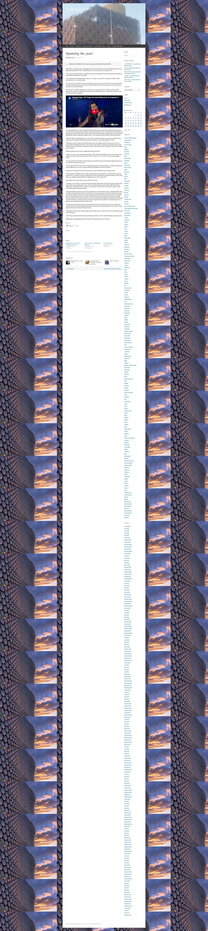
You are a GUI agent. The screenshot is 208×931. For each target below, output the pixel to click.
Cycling (126, 231)
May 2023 (126, 615)
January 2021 (127, 678)
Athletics (126, 149)
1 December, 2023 (79, 57)
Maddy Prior (89, 251)
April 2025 (126, 562)
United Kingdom (128, 494)
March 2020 (127, 701)
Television (126, 472)
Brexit (125, 178)
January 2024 (127, 596)
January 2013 (127, 896)
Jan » (129, 129)
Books (125, 169)
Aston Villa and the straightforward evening (132, 72)
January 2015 (127, 842)
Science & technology (129, 438)
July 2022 (126, 637)
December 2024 (128, 571)
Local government (128, 347)
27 (130, 126)
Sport (125, 454)
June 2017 (126, 776)
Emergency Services (129, 256)
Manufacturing (127, 356)
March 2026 (127, 537)
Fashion (126, 276)
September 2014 (128, 851)
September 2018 (128, 742)
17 (140, 120)
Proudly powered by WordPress (73, 923)
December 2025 (128, 544)
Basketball (126, 160)
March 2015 (127, 837)
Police (125, 406)
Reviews (126, 424)
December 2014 (128, 844)
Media (125, 360)
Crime (125, 229)
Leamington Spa (128, 342)
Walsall (126, 497)
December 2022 (128, 626)
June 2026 (126, 531)
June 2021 (126, 667)
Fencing (126, 281)
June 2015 (126, 831)
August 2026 (127, 526)
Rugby (125, 426)
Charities (126, 185)
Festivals (126, 283)
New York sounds (128, 379)
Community (127, 210)
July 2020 (126, 692)
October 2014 (127, 849)
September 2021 (128, 660)
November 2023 (128, 601)
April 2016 (126, 808)
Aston (125, 147)
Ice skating (127, 329)
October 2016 (127, 794)
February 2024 (127, 594)
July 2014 (126, 856)
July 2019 (126, 719)
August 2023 (127, 608)
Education (126, 249)
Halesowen (126, 308)
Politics (126, 408)
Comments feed (128, 102)
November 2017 (128, 765)
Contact (72, 46)
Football (126, 292)
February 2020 (127, 703)
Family (125, 272)
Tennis (125, 474)
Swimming (126, 467)
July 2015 (126, 828)
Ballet (125, 156)
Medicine (126, 363)
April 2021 (126, 671)
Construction (127, 215)
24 (140, 123)
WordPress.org (127, 105)
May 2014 (126, 860)
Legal (125, 344)
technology (126, 469)
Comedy (126, 201)
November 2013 (128, 874)
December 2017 (128, 762)
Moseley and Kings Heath (130, 365)
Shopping (126, 442)
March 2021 (127, 674)
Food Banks (127, 290)
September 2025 (128, 551)
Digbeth (126, 240)
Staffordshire (127, 456)
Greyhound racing (128, 304)
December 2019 (128, 708)
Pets (125, 399)
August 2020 (127, 690)
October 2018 (127, 740)
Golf (125, 301)
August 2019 (127, 717)
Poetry (125, 404)
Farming (126, 274)
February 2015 (127, 840)
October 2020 (127, 685)
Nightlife (126, 383)
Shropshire (126, 444)
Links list (109, 46)
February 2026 (127, 540)
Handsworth (127, 313)
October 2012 (127, 903)
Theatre (126, 479)
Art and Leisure (127, 144)
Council (126, 222)
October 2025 (127, 549)
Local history (127, 349)
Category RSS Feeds (117, 46)
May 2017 (126, 778)
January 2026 (127, 542)
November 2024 (128, 574)
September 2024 (128, 578)
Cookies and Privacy (88, 46)
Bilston (126, 163)
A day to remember (114, 261)
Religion (126, 419)
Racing (126, 413)
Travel (125, 488)
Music (82, 251)
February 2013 (127, 894)
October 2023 (127, 603)
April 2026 (126, 535)
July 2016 (126, 801)
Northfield (126, 385)
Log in (125, 98)
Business (126, 183)
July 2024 (126, 583)
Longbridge (126, 351)
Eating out (126, 244)
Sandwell (126, 433)
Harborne (126, 315)
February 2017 (127, 785)
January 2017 (127, 787)
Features (126, 279)
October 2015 (127, 821)
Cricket (126, 226)
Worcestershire (127, 513)
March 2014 (127, 865)
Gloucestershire (128, 299)
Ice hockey (127, 326)
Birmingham (127, 165)
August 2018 (127, 744)
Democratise (127, 238)
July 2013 (126, 883)
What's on (126, 508)
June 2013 (126, 885)
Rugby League (127, 429)
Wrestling (126, 517)
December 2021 (128, 653)
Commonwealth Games (129, 206)
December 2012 (128, 899)
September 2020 (128, 687)
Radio (125, 415)
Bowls (125, 174)
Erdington (126, 263)
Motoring (126, 372)
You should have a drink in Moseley (113, 268)
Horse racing (127, 324)
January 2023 (127, 624)
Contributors (78, 46)
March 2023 (127, 619)
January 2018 (127, 760)
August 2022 (127, 635)
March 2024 (127, 592)
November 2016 (128, 792)
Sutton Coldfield (128, 465)
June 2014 (126, 858)
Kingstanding (127, 340)
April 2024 (126, 590)
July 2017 (126, 774)
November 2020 (128, 683)
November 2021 (128, 656)
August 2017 (127, 771)
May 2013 (126, 887)
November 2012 (128, 901)
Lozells (126, 354)
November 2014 (128, 846)
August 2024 (127, 581)
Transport (126, 485)
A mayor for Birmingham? (130, 138)
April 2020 (126, 699)
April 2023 (126, 617)
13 (130, 120)
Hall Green (126, 310)
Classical (126, 194)
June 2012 (126, 912)
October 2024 (127, 576)
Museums (126, 374)
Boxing (126, 176)
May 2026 (126, 533)
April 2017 (126, 781)
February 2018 (127, 758)
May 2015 (126, 833)
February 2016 (127, 812)
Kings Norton (127, 338)
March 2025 (127, 565)
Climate (126, 197)
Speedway (126, 451)
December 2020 (128, 681)
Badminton (126, 153)
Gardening (126, 297)
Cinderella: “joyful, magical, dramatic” (131, 76)
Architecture (127, 142)
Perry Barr (126, 397)
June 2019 (126, 721)
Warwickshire (127, 501)
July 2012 (126, 910)
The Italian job (70, 268)
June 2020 (126, 694)
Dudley (126, 242)
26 (128, 126)
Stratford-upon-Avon (129, 460)
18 (125, 123)
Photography (127, 401)
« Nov (125, 129)
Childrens (126, 188)
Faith (125, 269)
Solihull (126, 449)
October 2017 (127, 767)
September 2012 (128, 906)
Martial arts (127, 358)
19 (128, 123)
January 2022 (127, 651)
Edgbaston (126, 247)
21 (133, 123)
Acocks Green (127, 140)
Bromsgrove (127, 181)
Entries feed (127, 100)
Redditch (126, 417)
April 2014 (126, 862)
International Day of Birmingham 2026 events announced (96, 262)
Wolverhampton (128, 510)
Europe (126, 265)
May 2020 (126, 696)
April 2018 (126, 753)
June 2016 (126, 803)
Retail (125, 422)
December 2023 (128, 599)
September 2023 (128, 606)
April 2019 (126, 726)
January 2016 (127, 815)
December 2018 (128, 735)
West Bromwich (128, 504)
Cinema (126, 192)
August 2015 (127, 826)
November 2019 (128, 710)
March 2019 (127, 728)
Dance (125, 235)
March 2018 (127, 756)
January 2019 (127, 733)
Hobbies (126, 319)
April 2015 (126, 835)
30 (138, 126)
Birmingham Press (70, 57)
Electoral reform (128, 254)
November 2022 (128, 628)
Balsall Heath (127, 158)
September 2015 (128, 824)
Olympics (126, 390)
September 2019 (128, 715)
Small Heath (127, 447)
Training (126, 483)
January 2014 (127, 869)
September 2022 (128, 633)
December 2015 (128, 817)
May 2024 (126, 587)
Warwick (126, 499)
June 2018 (126, 749)
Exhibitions (127, 267)
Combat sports (127, 199)
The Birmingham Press (78, 8)
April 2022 (126, 644)
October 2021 (127, 658)
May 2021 (126, 669)
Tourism (126, 481)
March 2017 (127, 783)
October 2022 (127, 631)
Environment (127, 260)
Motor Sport (127, 369)
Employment (127, 258)
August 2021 (127, 662)
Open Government (128, 392)
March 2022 (127, 646)
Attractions (126, 151)
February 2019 (127, 731)
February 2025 (127, 567)
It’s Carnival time (107, 243)
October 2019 (127, 712)
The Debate (127, 476)
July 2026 (126, 528)
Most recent (77, 251)
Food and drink (127, 288)
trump (125, 490)
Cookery (126, 217)
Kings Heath (127, 335)
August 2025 (127, 553)
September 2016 (128, 796)
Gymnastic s (127, 306)
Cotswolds (126, 219)
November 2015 (128, 819)
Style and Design (128, 463)
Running (126, 431)
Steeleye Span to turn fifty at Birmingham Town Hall (73, 243)
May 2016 (126, 806)
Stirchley (126, 458)
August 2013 (127, 881)
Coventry (126, 224)
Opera (125, 394)
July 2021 (126, 665)
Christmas (126, 190)
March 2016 (127, 810)
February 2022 (127, 649)
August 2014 (127, 853)
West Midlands (127, 506)
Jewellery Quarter (128, 331)
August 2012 (127, 908)
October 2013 (127, 876)
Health (125, 317)
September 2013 (128, 878)
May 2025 (126, 560)
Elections (126, 251)
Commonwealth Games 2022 (131, 208)
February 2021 (127, 676)
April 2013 (126, 890)
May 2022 (126, 642)
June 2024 (126, 585)
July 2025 (126, 556)
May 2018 (126, 751)
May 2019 (126, 724)
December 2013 (128, 871)
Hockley (126, 322)
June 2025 (126, 558)
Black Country (127, 167)
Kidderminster (127, 333)
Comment (126, 203)
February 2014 (127, 867)
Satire (125, 435)
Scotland (126, 440)
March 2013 (127, 892)
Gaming (126, 294)
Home (67, 46)
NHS (125, 381)
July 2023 (126, 610)
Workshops (127, 515)
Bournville (126, 172)
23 (138, 123)
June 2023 (126, 612)
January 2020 (127, 706)
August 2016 (127, 799)
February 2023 (127, 621)
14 (133, 120)
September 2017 (128, 769)
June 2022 (126, 640)
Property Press (127, 410)
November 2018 (128, 737)
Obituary (126, 388)
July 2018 (126, 746)
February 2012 (127, 915)
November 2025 (128, 546)
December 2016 (128, 790)
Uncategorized (127, 492)
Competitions (127, 213)
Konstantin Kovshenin (96, 923)
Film (125, 285)
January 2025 (127, 569)
